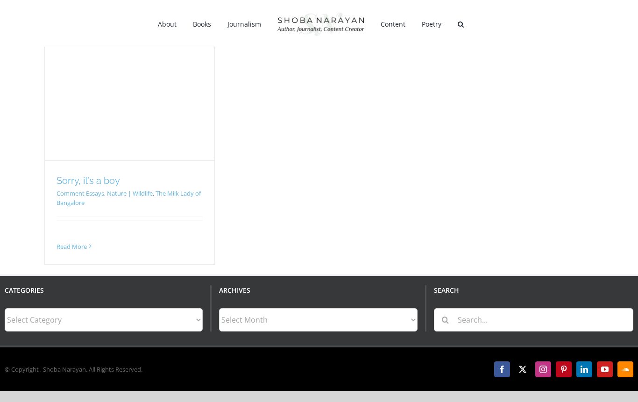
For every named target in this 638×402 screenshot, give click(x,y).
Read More (72, 246)
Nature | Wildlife (130, 193)
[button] (449, 23)
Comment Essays (80, 193)
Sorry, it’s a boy (88, 180)
